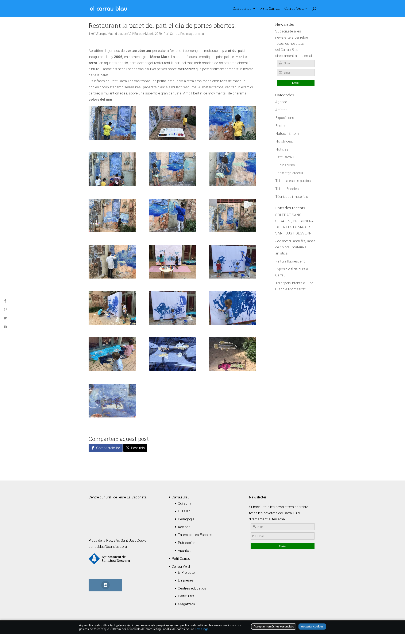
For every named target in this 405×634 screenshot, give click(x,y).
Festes (280, 126)
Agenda (281, 102)
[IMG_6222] (172, 262)
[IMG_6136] (232, 215)
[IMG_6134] (172, 308)
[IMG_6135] (172, 215)
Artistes (281, 110)
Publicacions (285, 165)
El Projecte (186, 572)
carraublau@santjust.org (108, 546)
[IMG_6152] (112, 308)
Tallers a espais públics (293, 181)
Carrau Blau (241, 9)
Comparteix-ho (108, 448)
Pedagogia (186, 519)
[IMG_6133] (232, 169)
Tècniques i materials (291, 196)
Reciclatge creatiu (192, 33)
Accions (184, 527)
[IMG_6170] (232, 354)
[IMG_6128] (232, 262)
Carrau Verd (294, 9)
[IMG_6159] (172, 354)
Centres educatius (192, 588)
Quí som (184, 503)
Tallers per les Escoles (195, 535)
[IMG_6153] (232, 123)
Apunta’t (184, 550)
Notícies (281, 149)
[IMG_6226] (112, 123)
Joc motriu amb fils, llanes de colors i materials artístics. (295, 247)
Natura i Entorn (287, 133)
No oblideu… (284, 141)
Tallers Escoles (287, 189)
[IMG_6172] (112, 400)
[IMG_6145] (232, 308)
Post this (138, 448)
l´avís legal (202, 629)
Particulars (186, 596)
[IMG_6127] (112, 169)
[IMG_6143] (112, 354)
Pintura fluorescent (290, 261)
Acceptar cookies (312, 626)
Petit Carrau (270, 9)
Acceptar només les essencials (274, 626)
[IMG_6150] (112, 262)
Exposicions (284, 118)
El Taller (184, 511)
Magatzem (186, 604)
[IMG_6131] (172, 169)
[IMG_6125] (172, 123)
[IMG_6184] (112, 215)
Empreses (186, 580)
